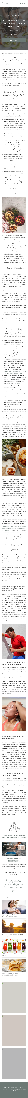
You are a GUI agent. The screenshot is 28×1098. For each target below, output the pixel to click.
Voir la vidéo (14, 40)
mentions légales (15, 1089)
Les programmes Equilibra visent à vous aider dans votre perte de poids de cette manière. (14, 837)
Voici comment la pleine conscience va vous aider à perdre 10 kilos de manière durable (15, 371)
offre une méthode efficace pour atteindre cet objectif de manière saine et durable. (14, 528)
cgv (9, 1089)
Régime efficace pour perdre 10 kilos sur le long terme (14, 23)
